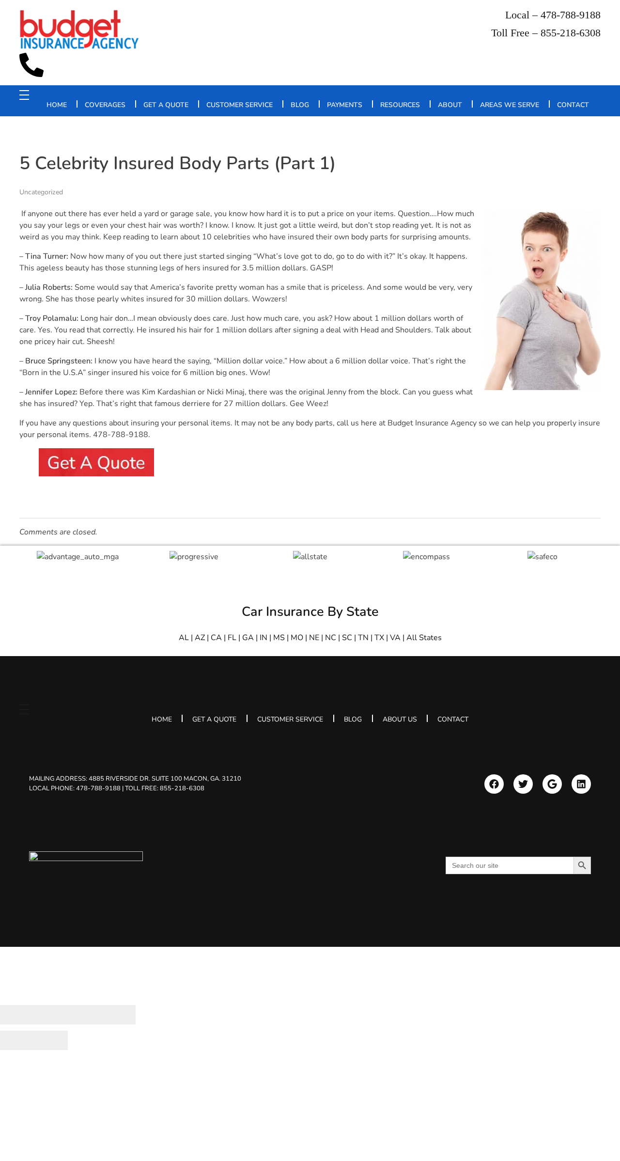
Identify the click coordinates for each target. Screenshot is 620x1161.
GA (248, 637)
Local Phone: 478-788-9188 (75, 788)
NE (314, 637)
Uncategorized (41, 192)
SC (347, 637)
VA (395, 637)
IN (263, 637)
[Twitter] (523, 784)
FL (232, 637)
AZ (200, 637)
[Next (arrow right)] (51, 1040)
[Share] (51, 1014)
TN (363, 637)
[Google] (552, 784)
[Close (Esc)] (17, 1014)
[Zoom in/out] (119, 1014)
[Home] (86, 870)
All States (424, 637)
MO (297, 637)
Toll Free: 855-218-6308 (164, 788)
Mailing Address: (135, 778)
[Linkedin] (581, 784)
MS (279, 637)
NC (330, 637)
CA (216, 637)
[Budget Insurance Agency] (79, 29)
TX (379, 637)
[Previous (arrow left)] (17, 1040)
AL (184, 637)
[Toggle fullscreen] (85, 1014)
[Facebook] (494, 784)
